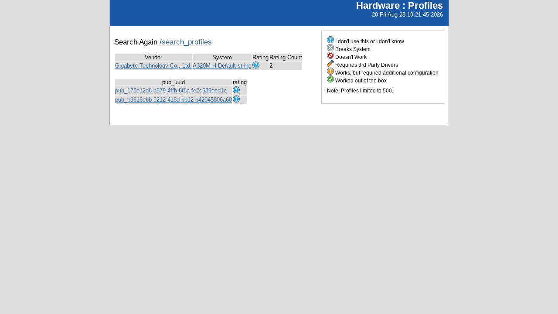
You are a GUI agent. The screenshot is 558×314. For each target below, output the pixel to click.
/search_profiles (184, 42)
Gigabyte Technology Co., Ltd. (153, 65)
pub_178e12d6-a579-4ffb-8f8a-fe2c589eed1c (171, 90)
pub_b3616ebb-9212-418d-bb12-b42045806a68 (173, 99)
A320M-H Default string (222, 65)
